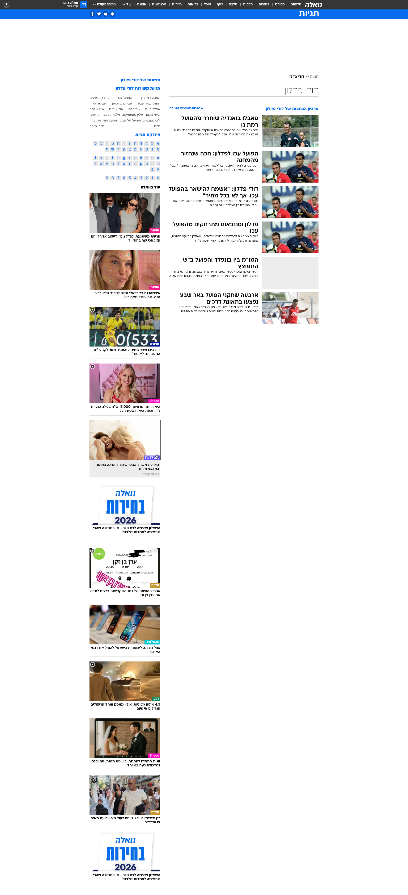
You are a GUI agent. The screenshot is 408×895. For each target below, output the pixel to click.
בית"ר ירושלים (99, 98)
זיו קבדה (95, 120)
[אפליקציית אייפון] (106, 14)
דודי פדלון (296, 77)
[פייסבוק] (92, 14)
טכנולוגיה (159, 4)
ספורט (280, 4)
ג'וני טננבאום (151, 120)
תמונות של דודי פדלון (140, 80)
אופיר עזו (134, 109)
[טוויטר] (99, 14)
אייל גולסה (96, 109)
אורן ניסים (116, 109)
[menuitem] (293, 4)
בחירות (264, 4)
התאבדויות (110, 120)
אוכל (207, 4)
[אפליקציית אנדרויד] (112, 14)
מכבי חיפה (97, 126)
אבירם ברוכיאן (122, 103)
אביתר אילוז (97, 103)
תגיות (314, 77)
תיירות (177, 4)
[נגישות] (6, 5)
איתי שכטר (152, 115)
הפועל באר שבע (149, 103)
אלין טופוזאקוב (132, 115)
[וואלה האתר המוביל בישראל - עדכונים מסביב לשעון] (313, 4)
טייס (157, 126)
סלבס (233, 4)
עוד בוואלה (150, 187)
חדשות (295, 4)
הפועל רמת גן (150, 98)
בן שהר (94, 115)
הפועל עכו (125, 98)
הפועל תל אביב (130, 120)
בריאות (192, 4)
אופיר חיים (152, 109)
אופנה (141, 4)
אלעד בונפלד (111, 115)
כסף (220, 4)
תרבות (248, 4)
